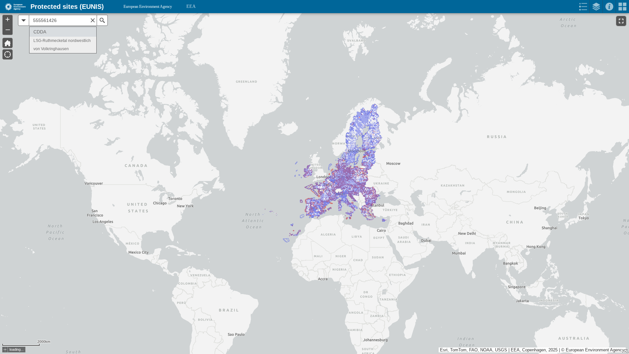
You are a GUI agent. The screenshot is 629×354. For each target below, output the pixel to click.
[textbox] (63, 20)
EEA (191, 6)
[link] (13, 6)
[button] (5, 349)
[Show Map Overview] (626, 351)
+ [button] (7, 19)
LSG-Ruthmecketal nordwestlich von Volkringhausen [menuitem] (62, 44)
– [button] (8, 29)
